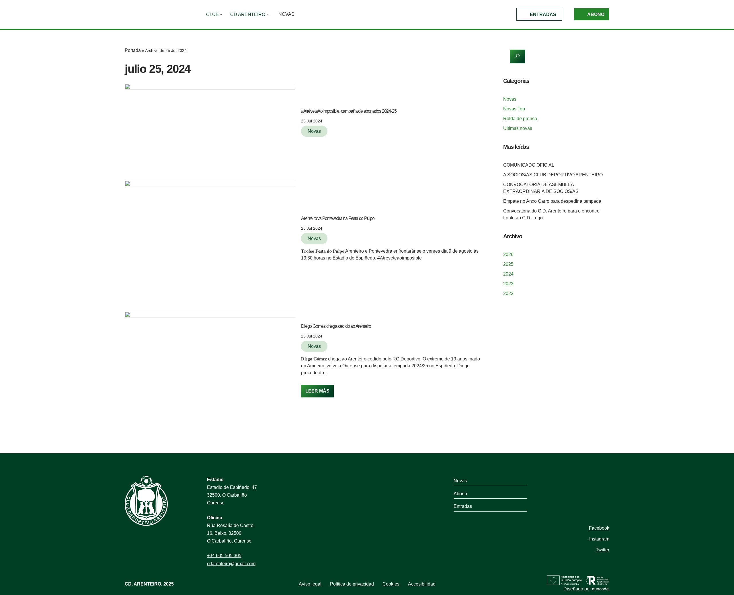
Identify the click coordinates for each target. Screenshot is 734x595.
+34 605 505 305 (224, 555)
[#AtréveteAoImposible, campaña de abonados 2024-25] (210, 123)
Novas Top (514, 108)
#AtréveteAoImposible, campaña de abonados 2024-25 (348, 111)
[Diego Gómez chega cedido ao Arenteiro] (210, 359)
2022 (508, 293)
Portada (133, 50)
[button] (221, 14)
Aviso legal (310, 584)
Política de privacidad (352, 584)
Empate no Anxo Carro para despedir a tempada (552, 201)
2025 (508, 264)
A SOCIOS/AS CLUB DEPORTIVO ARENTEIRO (553, 174)
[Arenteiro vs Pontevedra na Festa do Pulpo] (210, 237)
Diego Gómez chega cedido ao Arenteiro (336, 326)
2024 (508, 274)
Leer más (315, 389)
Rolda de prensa (520, 118)
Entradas (543, 14)
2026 (508, 254)
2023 (508, 283)
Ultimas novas (517, 128)
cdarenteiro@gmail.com (231, 563)
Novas (286, 14)
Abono (595, 14)
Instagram (599, 539)
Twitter (602, 549)
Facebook (599, 528)
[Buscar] (517, 56)
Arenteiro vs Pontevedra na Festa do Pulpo (337, 218)
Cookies (390, 584)
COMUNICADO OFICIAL (528, 165)
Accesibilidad (422, 584)
